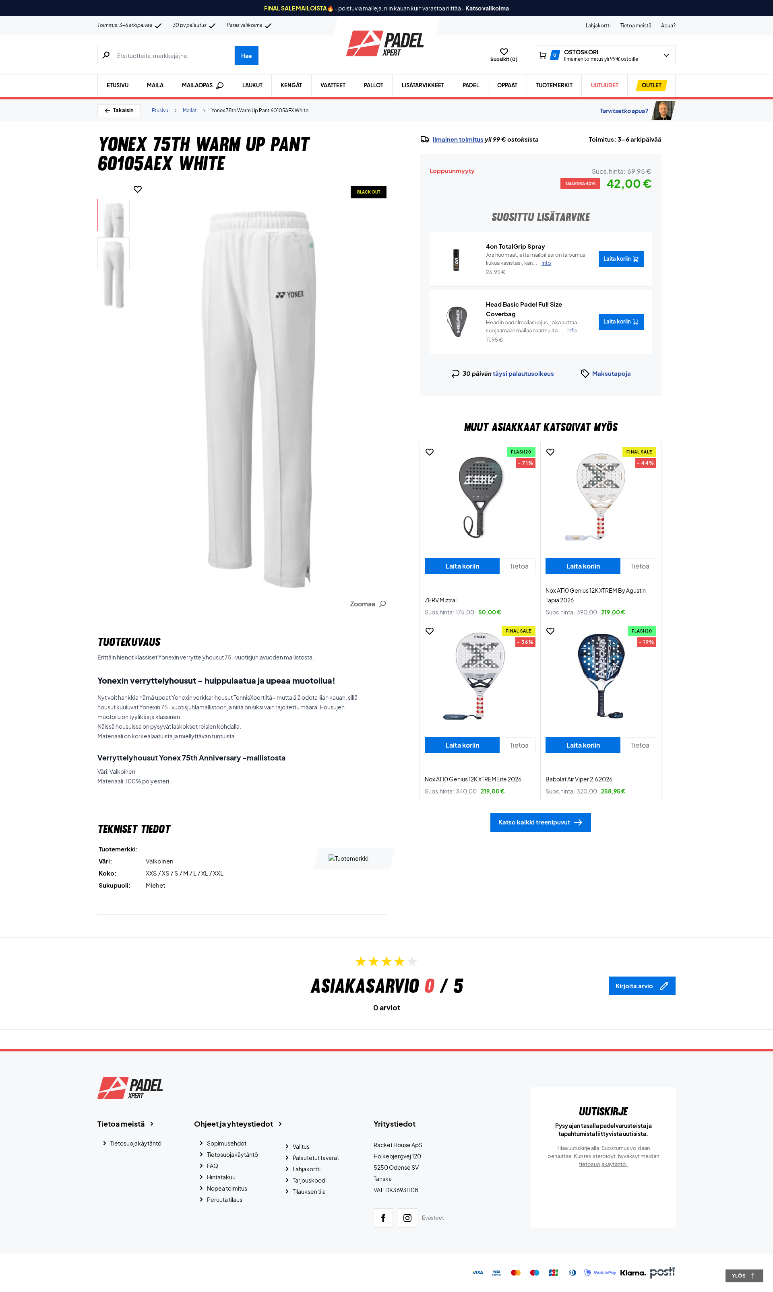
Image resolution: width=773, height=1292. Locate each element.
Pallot (373, 85)
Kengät (291, 85)
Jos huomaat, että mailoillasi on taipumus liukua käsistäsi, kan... (535, 258)
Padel (471, 85)
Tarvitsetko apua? (624, 110)
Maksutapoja (611, 373)
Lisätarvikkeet (423, 85)
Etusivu (117, 85)
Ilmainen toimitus (458, 139)
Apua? (668, 26)
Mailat (190, 110)
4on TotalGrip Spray (515, 246)
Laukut (252, 85)
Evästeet (433, 1217)
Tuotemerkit (554, 85)
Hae (246, 55)
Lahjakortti (598, 26)
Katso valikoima (487, 8)
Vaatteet (332, 85)
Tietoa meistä (635, 26)
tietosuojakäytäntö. (603, 1164)
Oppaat (507, 85)
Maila (155, 85)
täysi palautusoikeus (523, 373)
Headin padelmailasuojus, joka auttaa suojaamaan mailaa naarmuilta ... (531, 326)
